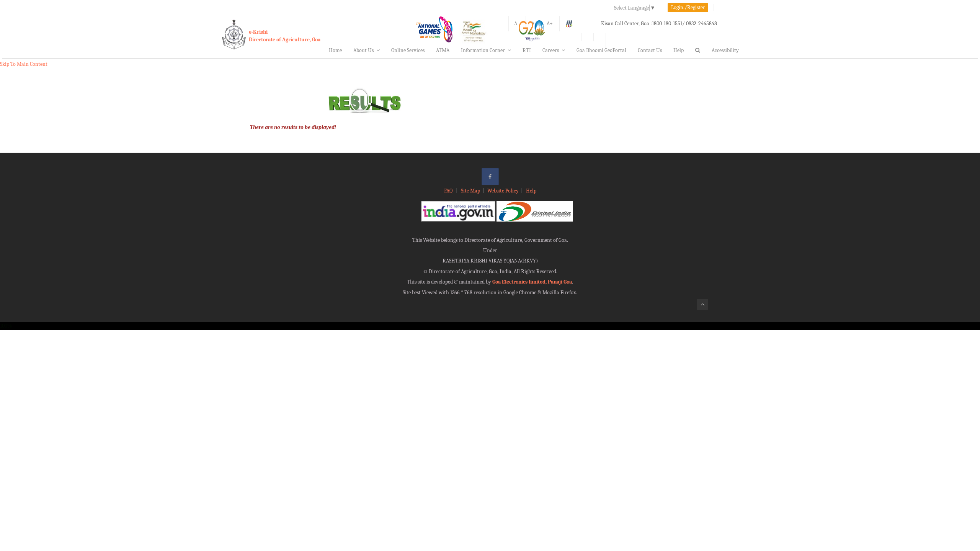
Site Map (470, 190)
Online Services (408, 50)
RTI (527, 50)
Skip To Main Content (23, 64)
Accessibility (725, 50)
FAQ (449, 190)
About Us (363, 50)
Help (678, 50)
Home (335, 50)
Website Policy (503, 190)
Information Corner (483, 50)
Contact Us (650, 50)
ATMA (442, 50)
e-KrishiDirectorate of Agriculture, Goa (284, 36)
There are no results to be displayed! (293, 127)
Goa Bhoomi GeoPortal (601, 50)
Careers (550, 50)
